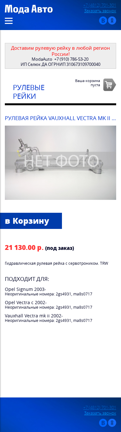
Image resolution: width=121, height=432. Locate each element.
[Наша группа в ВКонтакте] (103, 23)
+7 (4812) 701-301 (99, 5)
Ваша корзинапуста (87, 82)
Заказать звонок (100, 11)
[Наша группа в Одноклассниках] (112, 23)
